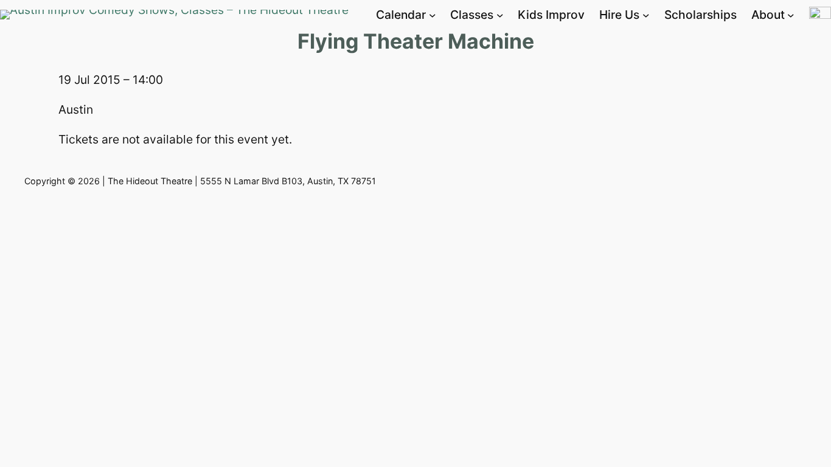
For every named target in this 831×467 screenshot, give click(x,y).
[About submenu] (790, 15)
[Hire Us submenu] (646, 15)
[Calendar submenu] (432, 15)
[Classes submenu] (500, 15)
